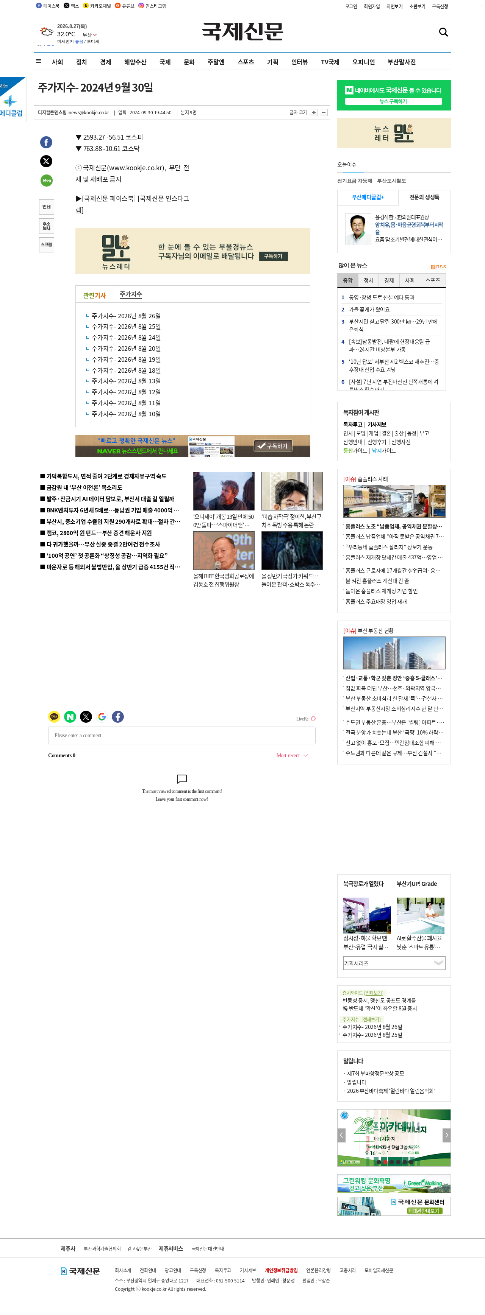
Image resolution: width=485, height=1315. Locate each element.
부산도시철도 (391, 181)
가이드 (355, 450)
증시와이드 (363, 993)
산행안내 (352, 441)
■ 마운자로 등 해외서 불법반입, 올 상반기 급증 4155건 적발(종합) (117, 567)
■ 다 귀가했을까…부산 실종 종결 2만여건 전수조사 (100, 544)
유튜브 (128, 6)
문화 (189, 61)
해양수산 (135, 61)
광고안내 (173, 1270)
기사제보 (248, 1270)
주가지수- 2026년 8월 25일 (126, 326)
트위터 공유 (46, 162)
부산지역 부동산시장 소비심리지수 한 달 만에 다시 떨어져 (407, 708)
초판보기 (417, 6)
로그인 (351, 6)
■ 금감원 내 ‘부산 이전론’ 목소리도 (81, 487)
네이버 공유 (46, 181)
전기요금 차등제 (354, 181)
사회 (57, 61)
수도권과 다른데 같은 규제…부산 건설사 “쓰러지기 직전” (407, 752)
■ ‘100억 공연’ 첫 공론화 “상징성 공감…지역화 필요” (103, 555)
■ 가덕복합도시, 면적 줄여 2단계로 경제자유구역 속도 (103, 476)
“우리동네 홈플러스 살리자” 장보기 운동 (389, 547)
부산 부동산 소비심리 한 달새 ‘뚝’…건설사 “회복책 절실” (407, 698)
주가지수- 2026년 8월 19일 (126, 359)
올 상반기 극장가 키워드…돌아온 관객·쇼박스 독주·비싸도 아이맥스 (289, 584)
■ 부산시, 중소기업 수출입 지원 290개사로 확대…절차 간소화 (112, 521)
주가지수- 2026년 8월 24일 (126, 337)
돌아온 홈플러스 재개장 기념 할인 (382, 590)
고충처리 (348, 1270)
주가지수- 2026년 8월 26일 (126, 315)
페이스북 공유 (46, 143)
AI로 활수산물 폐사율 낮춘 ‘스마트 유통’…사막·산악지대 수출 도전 (419, 951)
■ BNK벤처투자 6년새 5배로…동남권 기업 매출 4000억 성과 (112, 510)
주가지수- (362, 1019)
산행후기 (377, 441)
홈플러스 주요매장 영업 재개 (376, 601)
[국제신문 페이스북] (109, 198)
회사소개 (123, 1270)
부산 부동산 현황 (368, 630)
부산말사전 (402, 61)
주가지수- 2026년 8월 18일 (126, 370)
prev (342, 1135)
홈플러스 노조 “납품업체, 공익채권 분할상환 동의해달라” (408, 526)
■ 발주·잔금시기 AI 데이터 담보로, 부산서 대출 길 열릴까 (107, 499)
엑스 (75, 6)
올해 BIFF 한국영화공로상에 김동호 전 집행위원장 (223, 580)
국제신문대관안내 (208, 1248)
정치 (82, 61)
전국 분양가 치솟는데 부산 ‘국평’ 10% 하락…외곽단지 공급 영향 (415, 732)
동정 (411, 433)
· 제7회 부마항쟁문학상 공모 (373, 1073)
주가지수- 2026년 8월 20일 (126, 348)
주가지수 (131, 293)
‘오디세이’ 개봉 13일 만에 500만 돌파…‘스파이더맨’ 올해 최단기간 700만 (223, 524)
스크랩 (46, 245)
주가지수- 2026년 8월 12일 (126, 391)
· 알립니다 (354, 1082)
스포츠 (246, 61)
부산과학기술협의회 (102, 1248)
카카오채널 (100, 6)
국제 (165, 61)
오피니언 (363, 61)
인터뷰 (299, 61)
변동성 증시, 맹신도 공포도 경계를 (379, 1000)
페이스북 (51, 6)
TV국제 (330, 61)
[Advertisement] (250, 178)
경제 (105, 61)
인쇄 (46, 207)
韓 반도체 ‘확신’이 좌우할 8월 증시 (380, 1008)
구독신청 (440, 6)
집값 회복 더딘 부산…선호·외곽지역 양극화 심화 (398, 688)
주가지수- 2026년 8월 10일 (126, 413)
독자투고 (223, 1270)
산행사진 (400, 441)
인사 (348, 433)
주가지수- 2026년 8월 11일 (126, 402)
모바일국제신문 (379, 1270)
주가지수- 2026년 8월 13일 (126, 380)
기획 (272, 61)
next (447, 1135)
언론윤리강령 (318, 1270)
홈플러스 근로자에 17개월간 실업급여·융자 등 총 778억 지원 (411, 570)
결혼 (386, 433)
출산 (399, 433)
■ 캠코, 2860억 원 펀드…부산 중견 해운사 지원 (96, 533)
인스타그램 (156, 6)
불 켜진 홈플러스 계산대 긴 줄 (377, 580)
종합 (348, 280)
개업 (373, 433)
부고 (424, 433)
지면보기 (394, 6)
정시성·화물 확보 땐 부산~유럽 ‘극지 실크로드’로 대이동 (365, 946)
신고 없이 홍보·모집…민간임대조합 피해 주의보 (398, 742)
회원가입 (372, 6)
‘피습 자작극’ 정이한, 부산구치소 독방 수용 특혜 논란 (291, 520)
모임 (361, 433)
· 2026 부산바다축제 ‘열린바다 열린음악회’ (389, 1090)
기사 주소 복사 (46, 226)
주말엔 (216, 61)
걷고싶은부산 (139, 1248)
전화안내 (148, 1270)
